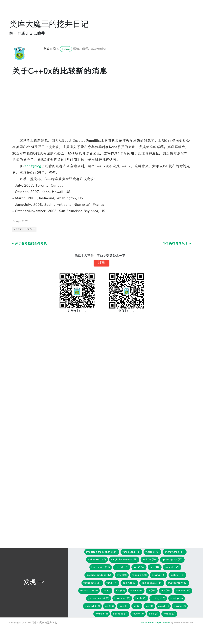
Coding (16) (158, 598)
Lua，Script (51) (100, 567)
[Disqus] (101, 381)
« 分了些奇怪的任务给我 (29, 243)
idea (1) (123, 605)
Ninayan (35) (183, 590)
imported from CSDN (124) (101, 551)
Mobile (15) (177, 574)
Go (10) (109, 605)
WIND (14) (111, 582)
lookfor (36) (150, 559)
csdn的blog (32, 166)
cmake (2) (169, 613)
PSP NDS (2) (129, 582)
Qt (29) (152, 590)
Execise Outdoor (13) (99, 574)
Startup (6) (176, 598)
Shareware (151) (175, 551)
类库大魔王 (51, 49)
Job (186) (139, 567)
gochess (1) (120, 613)
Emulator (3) (172, 567)
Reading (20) (139, 574)
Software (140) (97, 559)
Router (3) (138, 613)
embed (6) (101, 613)
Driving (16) (158, 574)
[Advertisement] (101, 109)
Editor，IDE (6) (89, 590)
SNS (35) (165, 590)
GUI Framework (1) (98, 598)
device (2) (180, 605)
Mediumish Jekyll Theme (155, 622)
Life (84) (120, 590)
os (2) (136, 605)
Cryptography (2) (177, 582)
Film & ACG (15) (131, 551)
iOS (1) (149, 605)
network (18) (92, 605)
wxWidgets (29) (92, 582)
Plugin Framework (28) (124, 559)
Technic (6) (136, 590)
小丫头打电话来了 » (177, 243)
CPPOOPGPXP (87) (172, 559)
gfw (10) (122, 574)
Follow (66, 49)
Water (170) (152, 551)
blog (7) (153, 613)
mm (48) (155, 567)
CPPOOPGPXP (24, 229)
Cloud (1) (163, 605)
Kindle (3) (140, 598)
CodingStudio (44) (151, 582)
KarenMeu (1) (122, 598)
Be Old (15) (121, 567)
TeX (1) (106, 590)
